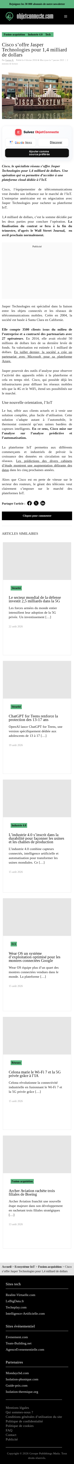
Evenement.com (17, 1337)
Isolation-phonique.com (22, 1379)
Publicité (12, 1439)
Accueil (6, 1266)
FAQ (9, 1430)
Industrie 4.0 (35, 34)
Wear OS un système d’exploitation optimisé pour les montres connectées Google (34, 957)
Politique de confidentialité (24, 1421)
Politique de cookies (20, 1426)
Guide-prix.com (17, 1385)
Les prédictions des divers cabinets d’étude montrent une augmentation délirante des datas (37, 465)
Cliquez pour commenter (37, 515)
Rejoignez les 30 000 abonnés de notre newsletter (37, 4)
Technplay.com (16, 1307)
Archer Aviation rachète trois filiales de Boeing (32, 1192)
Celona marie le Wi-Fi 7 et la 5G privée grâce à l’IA (35, 1074)
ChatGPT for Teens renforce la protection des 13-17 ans (33, 718)
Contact (11, 1435)
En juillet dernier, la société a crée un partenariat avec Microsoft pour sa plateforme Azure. (37, 356)
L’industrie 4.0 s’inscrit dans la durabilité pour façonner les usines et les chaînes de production (36, 838)
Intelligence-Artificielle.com (25, 1313)
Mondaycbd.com (17, 1373)
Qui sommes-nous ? (19, 1412)
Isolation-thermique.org (22, 1392)
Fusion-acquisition (14, 34)
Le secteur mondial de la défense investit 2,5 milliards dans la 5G (35, 599)
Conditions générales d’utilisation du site (34, 1417)
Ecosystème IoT (25, 1266)
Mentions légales (17, 1408)
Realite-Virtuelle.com (20, 1295)
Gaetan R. (9, 60)
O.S (14, 944)
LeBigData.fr (15, 1301)
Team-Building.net (18, 1343)
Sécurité (16, 588)
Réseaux (16, 1062)
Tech (48, 34)
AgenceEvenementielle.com (25, 1349)
